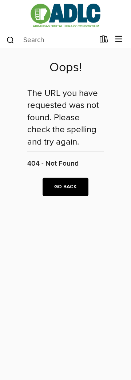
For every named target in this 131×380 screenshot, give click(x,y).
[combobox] (50, 40)
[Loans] (104, 40)
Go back (65, 186)
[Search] (10, 39)
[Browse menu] (119, 39)
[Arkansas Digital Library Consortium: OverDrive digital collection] (65, 15)
